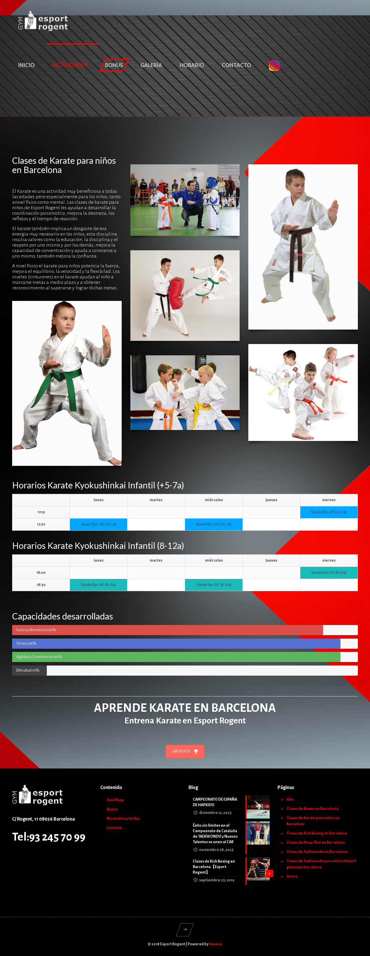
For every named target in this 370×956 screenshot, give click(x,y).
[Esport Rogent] (43, 22)
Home (291, 876)
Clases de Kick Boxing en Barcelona (316, 833)
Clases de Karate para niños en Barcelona (313, 821)
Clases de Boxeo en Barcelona (312, 809)
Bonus (112, 809)
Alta (289, 799)
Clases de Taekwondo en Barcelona (316, 852)
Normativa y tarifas (123, 819)
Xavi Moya (115, 800)
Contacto (114, 828)
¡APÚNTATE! (181, 751)
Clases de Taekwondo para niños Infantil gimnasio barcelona (321, 864)
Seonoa (215, 944)
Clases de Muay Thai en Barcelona (315, 843)
